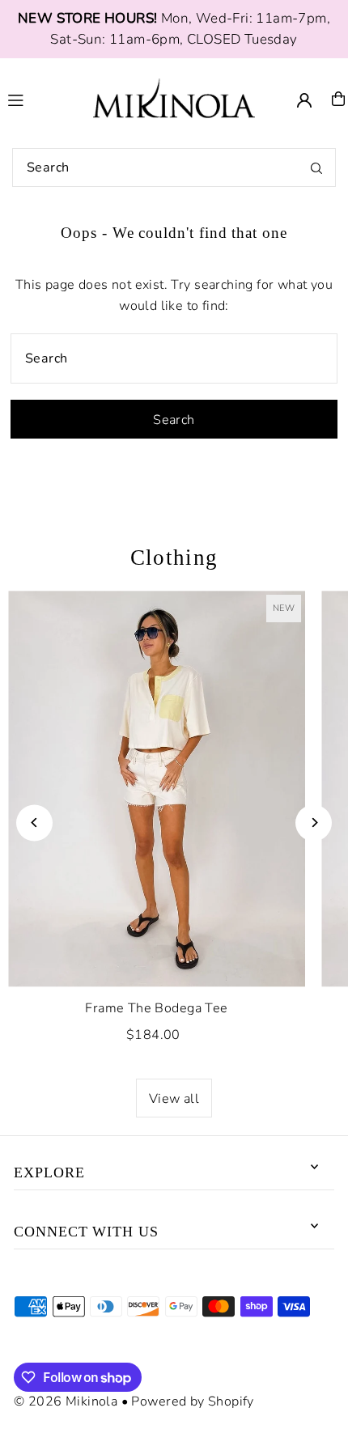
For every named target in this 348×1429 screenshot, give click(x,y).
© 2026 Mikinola (65, 1401)
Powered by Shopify (192, 1401)
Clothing (174, 557)
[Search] (316, 167)
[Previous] (34, 822)
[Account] (304, 100)
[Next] (313, 822)
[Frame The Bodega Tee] (156, 788)
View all (174, 1099)
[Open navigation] (41, 97)
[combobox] (174, 167)
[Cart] (338, 98)
